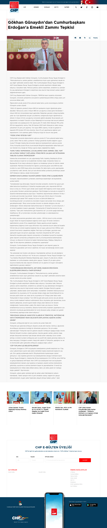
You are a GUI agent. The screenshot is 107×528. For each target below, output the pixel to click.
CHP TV (56, 7)
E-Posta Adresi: (49, 456)
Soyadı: (33, 456)
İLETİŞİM (66, 7)
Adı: (17, 456)
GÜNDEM (36, 7)
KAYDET (85, 460)
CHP (24, 7)
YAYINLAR (47, 7)
